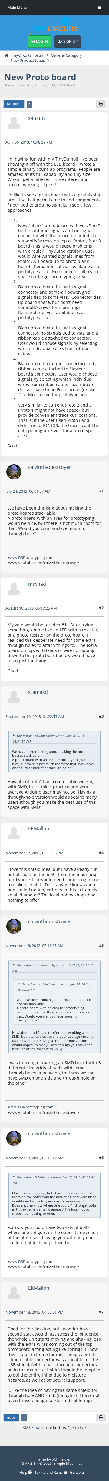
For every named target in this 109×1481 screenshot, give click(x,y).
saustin (36, 118)
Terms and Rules (49, 1472)
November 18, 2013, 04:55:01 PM (34, 1312)
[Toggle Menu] (99, 7)
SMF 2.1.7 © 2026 (37, 1463)
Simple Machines (68, 1463)
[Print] (101, 104)
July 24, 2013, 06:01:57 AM (28, 491)
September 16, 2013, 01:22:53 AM (34, 716)
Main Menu (17, 7)
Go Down (14, 104)
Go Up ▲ (77, 1472)
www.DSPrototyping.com (31, 557)
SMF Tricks (61, 1459)
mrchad (37, 584)
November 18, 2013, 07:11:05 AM (34, 945)
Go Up (11, 1418)
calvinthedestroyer (49, 467)
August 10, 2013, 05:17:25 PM (31, 608)
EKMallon (38, 828)
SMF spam (32, 1427)
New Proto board (40, 77)
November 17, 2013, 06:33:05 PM (34, 853)
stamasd (38, 692)
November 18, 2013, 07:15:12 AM (34, 1158)
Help (23, 1472)
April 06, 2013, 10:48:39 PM (28, 142)
